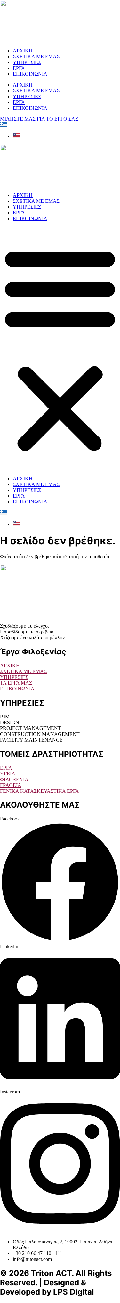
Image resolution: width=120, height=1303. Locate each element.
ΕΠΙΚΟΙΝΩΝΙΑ (30, 74)
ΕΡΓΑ (19, 68)
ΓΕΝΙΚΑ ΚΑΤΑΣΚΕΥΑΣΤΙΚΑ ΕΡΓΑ (39, 791)
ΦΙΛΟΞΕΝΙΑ (14, 779)
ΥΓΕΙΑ (7, 773)
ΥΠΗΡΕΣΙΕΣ (27, 62)
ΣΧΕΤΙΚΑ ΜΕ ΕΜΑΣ (36, 56)
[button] (60, 349)
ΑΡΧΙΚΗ (23, 50)
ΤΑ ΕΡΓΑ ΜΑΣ (16, 683)
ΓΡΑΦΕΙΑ (10, 785)
